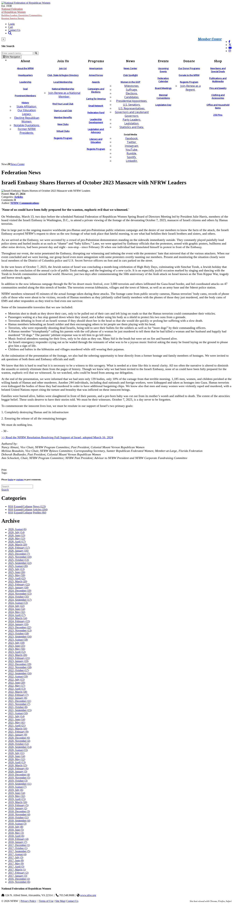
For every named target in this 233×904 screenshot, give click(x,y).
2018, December (19, 811)
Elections (132, 93)
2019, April (17, 799)
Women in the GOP (130, 81)
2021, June (16, 719)
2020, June (16, 756)
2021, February (18, 731)
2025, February (19, 584)
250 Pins (217, 114)
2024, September (20, 599)
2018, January (17, 842)
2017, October (17, 848)
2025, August (18, 566)
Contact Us (14, 30)
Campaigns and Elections (96, 90)
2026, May (16, 538)
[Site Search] (10, 33)
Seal (25, 88)
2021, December (19, 701)
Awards (96, 81)
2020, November (19, 740)
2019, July (15, 789)
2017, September (19, 851)
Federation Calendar (163, 80)
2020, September (20, 747)
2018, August (17, 823)
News (39, 506)
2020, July (16, 753)
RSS (10, 506)
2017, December (19, 845)
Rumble (132, 153)
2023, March (17, 655)
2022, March (17, 691)
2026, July (16, 532)
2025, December (19, 553)
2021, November (19, 704)
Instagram (132, 146)
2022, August (18, 676)
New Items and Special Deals (218, 70)
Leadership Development (96, 121)
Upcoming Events (163, 70)
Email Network (96, 105)
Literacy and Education (96, 140)
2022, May (16, 685)
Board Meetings (163, 88)
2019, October (17, 780)
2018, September (19, 820)
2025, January (18, 587)
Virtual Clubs (63, 131)
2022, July (16, 679)
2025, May (16, 575)
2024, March (17, 618)
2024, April (17, 615)
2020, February (18, 768)
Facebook (131, 138)
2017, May (16, 863)
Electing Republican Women (26, 119)
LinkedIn (132, 161)
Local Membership (62, 81)
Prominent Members (25, 95)
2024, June (16, 609)
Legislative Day (163, 104)
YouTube (132, 149)
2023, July (16, 642)
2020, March (17, 765)
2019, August (17, 786)
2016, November (19, 881)
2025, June (16, 572)
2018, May (16, 832)
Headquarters (25, 75)
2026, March (17, 544)
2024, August (18, 602)
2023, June (16, 645)
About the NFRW (25, 68)
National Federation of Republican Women (21, 13)
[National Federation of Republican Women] (25, 2)
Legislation (131, 123)
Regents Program (63, 138)
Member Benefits (63, 117)
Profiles (39, 512)
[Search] (36, 53)
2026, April (17, 541)
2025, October (18, 559)
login (10, 479)
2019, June (16, 793)
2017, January (17, 875)
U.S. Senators (132, 104)
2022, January (17, 697)
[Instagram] (230, 50)
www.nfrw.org (88, 895)
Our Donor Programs (189, 68)
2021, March (17, 728)
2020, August (18, 750)
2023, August (18, 639)
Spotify (132, 157)
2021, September (20, 710)
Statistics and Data (132, 127)
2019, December (19, 774)
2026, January (18, 550)
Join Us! (63, 68)
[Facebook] (229, 41)
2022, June (16, 682)
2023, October (18, 633)
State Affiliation (27, 106)
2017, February (18, 872)
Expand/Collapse (23, 506)
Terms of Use (46, 901)
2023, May (16, 648)
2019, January (17, 808)
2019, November (19, 777)
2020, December (19, 737)
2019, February (18, 805)
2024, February (19, 621)
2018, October (18, 817)
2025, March (17, 581)
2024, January (18, 624)
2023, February (19, 658)
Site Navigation (12, 57)
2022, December (19, 664)
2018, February (18, 839)
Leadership (25, 81)
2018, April (16, 835)
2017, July (15, 857)
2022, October (18, 670)
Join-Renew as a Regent (190, 87)
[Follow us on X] (230, 44)
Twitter (132, 142)
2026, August (17, 529)
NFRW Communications (24, 203)
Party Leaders (132, 119)
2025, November (20, 556)
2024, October (18, 596)
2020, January (17, 771)
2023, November (20, 630)
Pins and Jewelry (218, 88)
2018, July (15, 826)
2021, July (16, 716)
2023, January (18, 661)
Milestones (131, 86)
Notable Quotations (27, 125)
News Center (130, 68)
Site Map (60, 901)
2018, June (16, 829)
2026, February (19, 547)
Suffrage (132, 89)
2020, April (17, 762)
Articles (18, 196)
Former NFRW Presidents (27, 131)
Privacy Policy (28, 901)
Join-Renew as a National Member (64, 94)
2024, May (16, 612)
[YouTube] (230, 47)
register (20, 479)
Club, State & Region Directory (63, 75)
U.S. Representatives (131, 108)
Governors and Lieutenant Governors (132, 114)
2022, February (18, 694)
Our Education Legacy (27, 112)
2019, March (17, 802)
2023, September (20, 636)
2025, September (20, 563)
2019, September (19, 783)
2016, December (19, 878)
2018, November (19, 814)
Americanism (96, 68)
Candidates (131, 97)
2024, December (19, 590)
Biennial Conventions (163, 96)
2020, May (16, 759)
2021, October (17, 707)
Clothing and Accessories (218, 96)
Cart (10, 27)
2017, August (17, 854)
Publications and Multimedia (218, 80)
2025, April (17, 578)
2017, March (17, 869)
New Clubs (63, 124)
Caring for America (96, 98)
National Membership (63, 88)
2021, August (18, 713)
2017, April (16, 866)
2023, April (17, 651)
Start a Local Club (63, 110)
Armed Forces (96, 75)
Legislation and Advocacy (96, 131)
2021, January (17, 734)
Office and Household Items (218, 106)
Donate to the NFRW (189, 75)
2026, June (16, 535)
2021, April (17, 725)
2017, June (16, 860)
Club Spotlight (130, 75)
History (25, 102)
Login (11, 23)
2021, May (16, 722)
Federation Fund (96, 112)
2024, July (16, 605)
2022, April (17, 688)
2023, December (19, 627)
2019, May (16, 796)
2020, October (18, 743)
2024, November (20, 593)
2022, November (20, 667)
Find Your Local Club (63, 103)
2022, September (20, 673)
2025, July (16, 569)
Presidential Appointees (131, 101)
